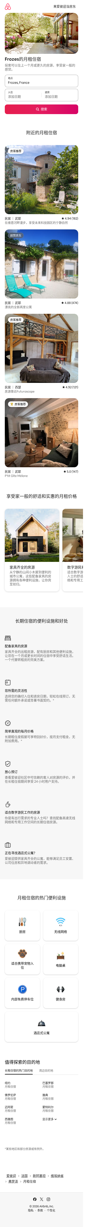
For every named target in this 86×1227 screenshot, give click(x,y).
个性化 (51, 1210)
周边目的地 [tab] (46, 1070)
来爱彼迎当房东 (64, 6)
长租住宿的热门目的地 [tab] (19, 1070)
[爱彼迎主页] (8, 6)
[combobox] (41, 82)
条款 (40, 1210)
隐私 (31, 1210)
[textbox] (23, 96)
